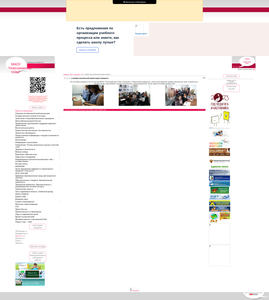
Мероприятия (19, 236)
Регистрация (247, 62)
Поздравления (20, 233)
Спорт (17, 240)
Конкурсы (18, 238)
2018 (71, 74)
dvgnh (96, 110)
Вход (247, 63)
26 (82, 74)
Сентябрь (77, 74)
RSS (254, 69)
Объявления (20, 231)
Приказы (18, 243)
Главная (247, 59)
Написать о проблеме (87, 50)
